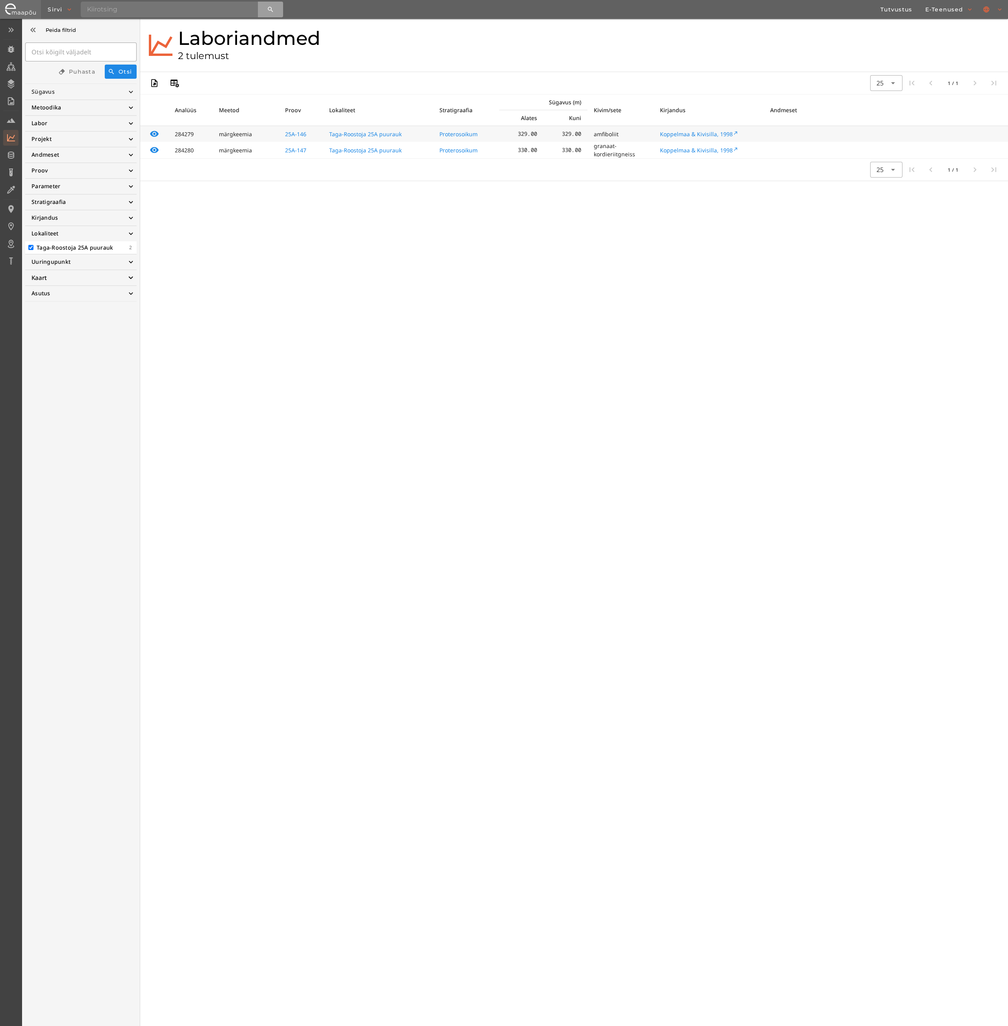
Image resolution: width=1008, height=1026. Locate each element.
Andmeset (45, 154)
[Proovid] (11, 120)
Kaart (39, 278)
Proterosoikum (458, 134)
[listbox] (11, 146)
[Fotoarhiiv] (11, 101)
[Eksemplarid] (11, 49)
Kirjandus (45, 217)
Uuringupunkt (51, 261)
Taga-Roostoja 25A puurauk (365, 134)
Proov (40, 170)
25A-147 (295, 150)
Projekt (42, 139)
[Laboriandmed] (11, 138)
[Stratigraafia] (11, 84)
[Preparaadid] (11, 190)
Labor (39, 123)
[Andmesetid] (11, 155)
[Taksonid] (11, 66)
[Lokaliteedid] (11, 209)
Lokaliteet (45, 233)
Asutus (41, 293)
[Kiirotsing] (270, 9)
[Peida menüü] (11, 30)
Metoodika (46, 107)
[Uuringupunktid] (11, 226)
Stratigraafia (49, 202)
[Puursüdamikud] (11, 261)
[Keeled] (993, 9)
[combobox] (886, 83)
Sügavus (43, 91)
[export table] (154, 83)
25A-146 (295, 134)
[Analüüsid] (11, 172)
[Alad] (11, 244)
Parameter (46, 186)
